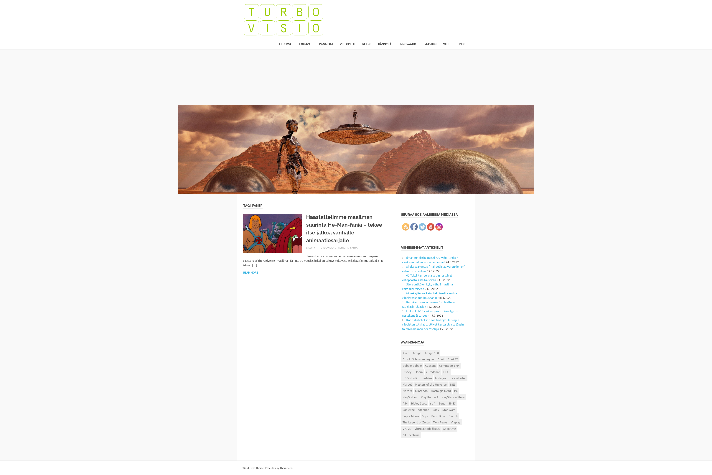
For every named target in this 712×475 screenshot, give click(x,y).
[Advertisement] (356, 77)
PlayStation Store (453, 397)
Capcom (430, 365)
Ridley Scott (419, 403)
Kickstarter (459, 378)
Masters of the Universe (431, 384)
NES (453, 384)
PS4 (405, 403)
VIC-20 (407, 428)
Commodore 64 (449, 365)
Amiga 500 (432, 353)
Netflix (407, 390)
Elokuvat (305, 44)
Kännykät (385, 44)
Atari (441, 359)
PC (456, 390)
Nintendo (421, 390)
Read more (250, 272)
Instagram (441, 378)
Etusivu (285, 44)
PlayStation (410, 397)
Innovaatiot (409, 44)
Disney (407, 372)
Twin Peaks (440, 422)
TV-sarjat (326, 44)
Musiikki (430, 44)
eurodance (433, 372)
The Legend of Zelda (416, 422)
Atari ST (452, 359)
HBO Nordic (410, 378)
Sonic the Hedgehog (416, 409)
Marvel (407, 384)
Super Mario (411, 416)
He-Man (426, 378)
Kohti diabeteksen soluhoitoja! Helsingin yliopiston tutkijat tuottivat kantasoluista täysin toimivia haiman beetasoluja (433, 324)
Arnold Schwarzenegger (418, 359)
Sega (442, 403)
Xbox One (449, 428)
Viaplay (455, 422)
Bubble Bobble (412, 365)
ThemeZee (286, 467)
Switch (453, 416)
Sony (436, 409)
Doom (419, 372)
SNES (452, 403)
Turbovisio (326, 247)
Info (462, 44)
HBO (446, 372)
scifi (432, 403)
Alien (406, 353)
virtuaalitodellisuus (427, 428)
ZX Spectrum (411, 435)
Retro (366, 44)
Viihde (447, 44)
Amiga (417, 353)
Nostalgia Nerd (441, 390)
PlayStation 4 (429, 397)
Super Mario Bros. (434, 416)
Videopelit (348, 44)
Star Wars (448, 409)
